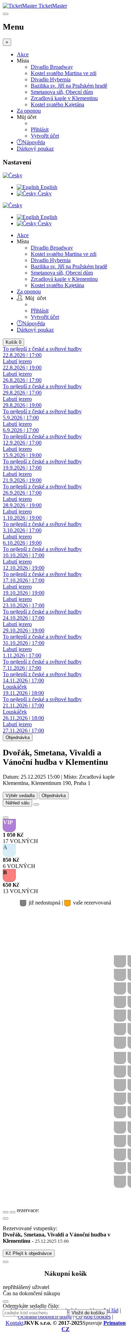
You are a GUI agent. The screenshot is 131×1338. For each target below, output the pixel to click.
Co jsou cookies (93, 1317)
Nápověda (33, 142)
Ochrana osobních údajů (45, 1317)
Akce (23, 54)
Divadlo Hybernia (51, 79)
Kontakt (14, 1323)
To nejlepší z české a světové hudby (42, 552)
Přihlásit (40, 129)
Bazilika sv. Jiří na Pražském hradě (69, 86)
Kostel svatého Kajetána (57, 104)
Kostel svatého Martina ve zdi (63, 73)
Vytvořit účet (45, 136)
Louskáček (23, 690)
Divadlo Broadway (52, 67)
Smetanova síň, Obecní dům (62, 92)
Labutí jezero (22, 364)
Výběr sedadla (20, 795)
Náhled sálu (17, 802)
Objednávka (18, 737)
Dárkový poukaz (35, 149)
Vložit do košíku (88, 1312)
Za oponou (29, 111)
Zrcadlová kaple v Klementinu (64, 98)
